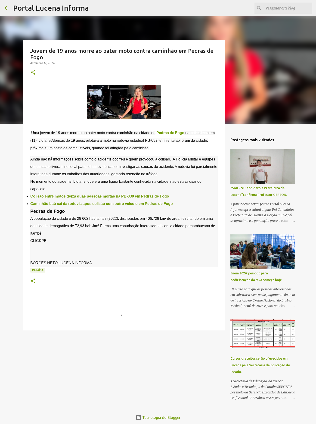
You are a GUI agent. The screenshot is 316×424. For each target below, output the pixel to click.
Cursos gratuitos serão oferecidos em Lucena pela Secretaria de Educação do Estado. (260, 365)
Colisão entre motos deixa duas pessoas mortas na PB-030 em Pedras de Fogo (99, 196)
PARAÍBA (37, 270)
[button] (33, 72)
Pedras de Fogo (169, 133)
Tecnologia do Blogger (160, 417)
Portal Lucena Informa (51, 8)
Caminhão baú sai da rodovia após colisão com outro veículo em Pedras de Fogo (101, 204)
